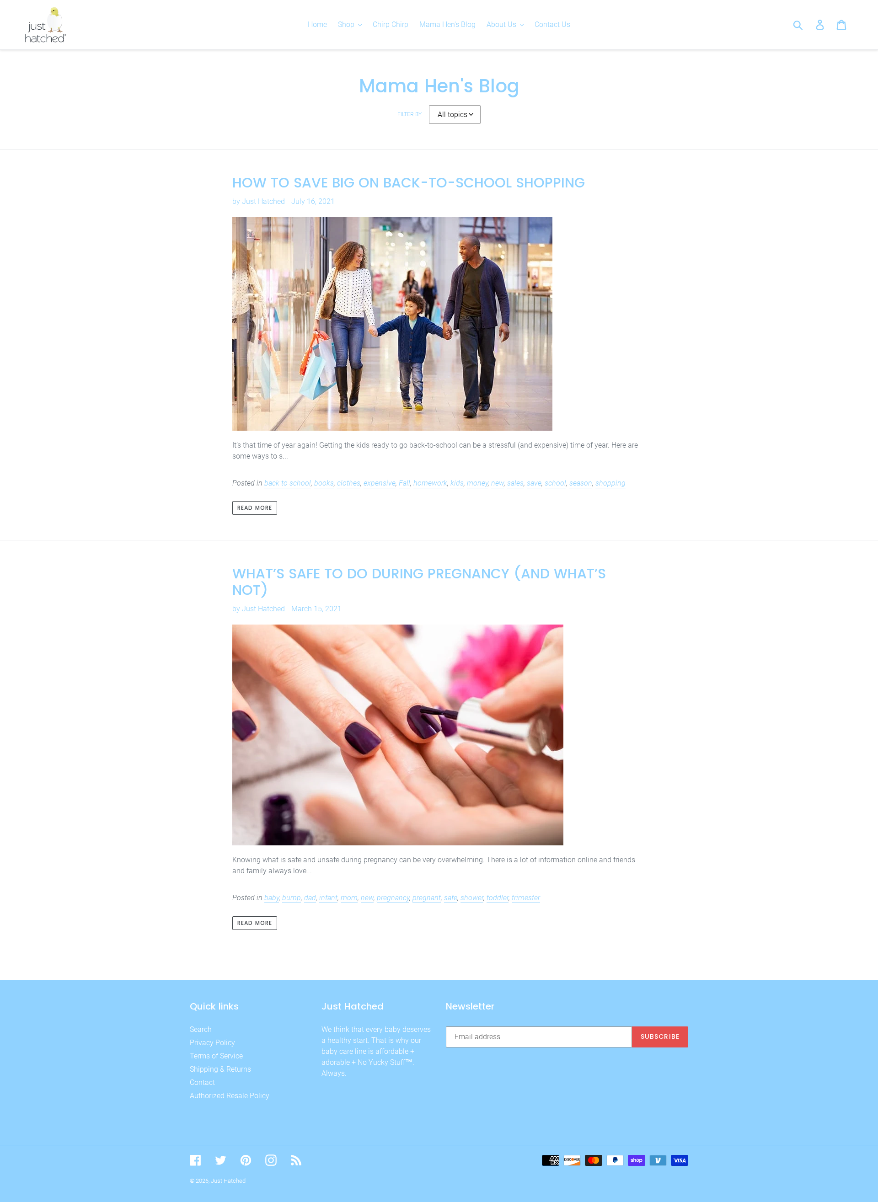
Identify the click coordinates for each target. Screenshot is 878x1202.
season (580, 483)
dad (310, 897)
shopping (610, 483)
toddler (498, 897)
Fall (404, 483)
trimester (526, 897)
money (477, 483)
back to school (287, 483)
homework (430, 483)
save (534, 483)
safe (450, 897)
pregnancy (393, 897)
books (324, 483)
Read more (254, 508)
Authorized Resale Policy (229, 1095)
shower (471, 897)
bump (291, 897)
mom (349, 897)
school (555, 483)
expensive (380, 483)
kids (457, 483)
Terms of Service (216, 1056)
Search (201, 1029)
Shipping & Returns (220, 1069)
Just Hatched (228, 1180)
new (497, 483)
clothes (348, 483)
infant (328, 897)
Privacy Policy (212, 1042)
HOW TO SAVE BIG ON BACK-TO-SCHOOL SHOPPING (408, 182)
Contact (202, 1082)
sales (515, 483)
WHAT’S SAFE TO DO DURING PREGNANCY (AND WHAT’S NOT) (419, 582)
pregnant (426, 897)
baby (271, 897)
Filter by (409, 114)
